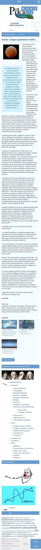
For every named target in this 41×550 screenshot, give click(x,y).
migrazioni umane (22, 532)
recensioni (6, 536)
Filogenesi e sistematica (21, 404)
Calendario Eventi (15, 382)
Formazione (17, 435)
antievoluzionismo (24, 517)
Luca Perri (21, 34)
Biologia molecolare (20, 393)
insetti (17, 531)
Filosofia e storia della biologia (23, 407)
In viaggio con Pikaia (25, 412)
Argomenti (14, 385)
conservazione (8, 523)
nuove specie (15, 534)
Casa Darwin (22, 410)
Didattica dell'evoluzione (21, 430)
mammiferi (14, 532)
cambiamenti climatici (21, 520)
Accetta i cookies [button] (35, 544)
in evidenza (15, 441)
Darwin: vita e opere (20, 451)
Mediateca (16, 457)
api (29, 517)
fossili (33, 527)
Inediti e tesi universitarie (21, 453)
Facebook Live (18, 433)
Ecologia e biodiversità (21, 397)
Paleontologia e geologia (21, 420)
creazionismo (17, 523)
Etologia (16, 400)
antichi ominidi (16, 517)
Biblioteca (16, 446)
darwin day (30, 523)
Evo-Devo (16, 402)
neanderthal (6, 534)
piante (25, 534)
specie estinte (23, 536)
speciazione (14, 536)
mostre (29, 532)
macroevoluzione (6, 532)
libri (37, 530)
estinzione (18, 525)
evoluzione (26, 525)
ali (11, 517)
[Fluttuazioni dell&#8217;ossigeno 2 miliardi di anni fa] (9, 343)
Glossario (12, 508)
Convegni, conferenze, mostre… (24, 428)
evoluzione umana (19, 527)
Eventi (13, 423)
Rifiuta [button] (26, 544)
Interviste (16, 455)
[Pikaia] (21, 18)
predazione (30, 534)
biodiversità (7, 519)
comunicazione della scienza (24, 521)
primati (35, 534)
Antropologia (17, 390)
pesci (21, 534)
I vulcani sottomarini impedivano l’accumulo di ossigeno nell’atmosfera (9, 331)
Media (13, 443)
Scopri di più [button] (6, 548)
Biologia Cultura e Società (22, 426)
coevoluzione (13, 521)
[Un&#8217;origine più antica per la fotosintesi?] (26, 324)
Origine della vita (8, 360)
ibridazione (13, 531)
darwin (24, 523)
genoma (4, 531)
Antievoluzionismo (19, 388)
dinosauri (6, 525)
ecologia (12, 525)
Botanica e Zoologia (20, 395)
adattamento (6, 517)
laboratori (31, 531)
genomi (8, 531)
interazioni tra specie (24, 531)
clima (7, 521)
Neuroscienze (18, 415)
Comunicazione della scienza (23, 448)
